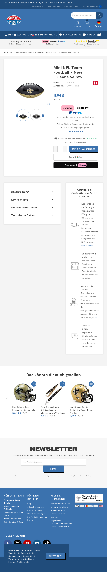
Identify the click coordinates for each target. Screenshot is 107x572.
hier (96, 317)
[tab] (32, 192)
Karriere (54, 517)
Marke (56, 82)
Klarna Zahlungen (35, 510)
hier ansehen (87, 245)
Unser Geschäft (53, 6)
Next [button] (100, 398)
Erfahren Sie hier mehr (18, 562)
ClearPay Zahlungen (36, 514)
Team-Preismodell (12, 518)
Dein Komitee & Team (14, 522)
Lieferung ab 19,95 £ (20, 41)
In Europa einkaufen (90, 6)
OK (55, 468)
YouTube (27, 543)
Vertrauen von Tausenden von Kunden (87, 45)
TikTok (47, 543)
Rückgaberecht (58, 510)
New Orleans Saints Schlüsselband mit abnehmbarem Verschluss (53, 410)
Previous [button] (7, 398)
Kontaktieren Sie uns (60, 503)
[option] (24, 397)
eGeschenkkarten (71, 6)
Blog (29, 503)
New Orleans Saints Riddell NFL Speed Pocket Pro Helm (82, 410)
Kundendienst (37, 6)
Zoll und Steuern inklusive (20, 44)
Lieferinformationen (60, 507)
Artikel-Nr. (59, 86)
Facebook (8, 543)
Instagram (37, 543)
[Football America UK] (14, 20)
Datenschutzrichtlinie (61, 527)
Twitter (18, 543)
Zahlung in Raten (53, 44)
